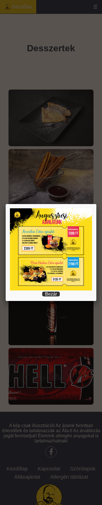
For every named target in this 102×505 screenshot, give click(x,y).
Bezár (51, 294)
